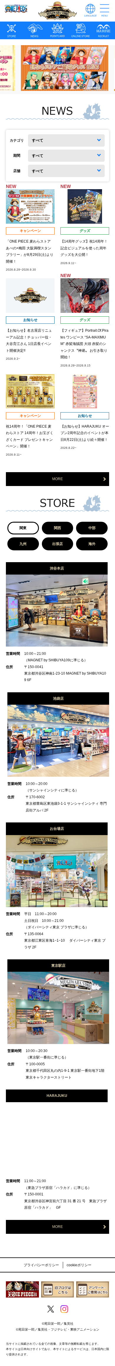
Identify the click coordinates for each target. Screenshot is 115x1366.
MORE (57, 479)
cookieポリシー (79, 1265)
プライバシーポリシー (41, 1265)
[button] (34, 87)
